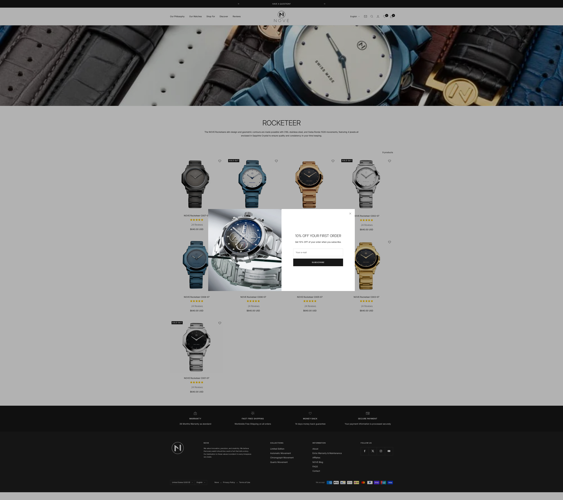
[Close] (350, 214)
